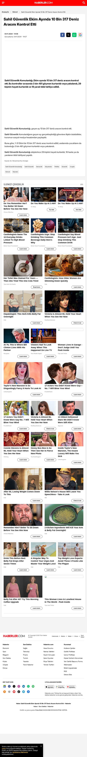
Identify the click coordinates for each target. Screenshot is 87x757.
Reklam (63, 636)
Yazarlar (26, 661)
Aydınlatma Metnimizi (20, 752)
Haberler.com (48, 644)
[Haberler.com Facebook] (9, 686)
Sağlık (25, 648)
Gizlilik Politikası (69, 651)
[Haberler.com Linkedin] (23, 686)
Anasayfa (5, 12)
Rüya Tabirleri (48, 661)
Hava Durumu (48, 648)
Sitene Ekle (68, 675)
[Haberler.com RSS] (4, 692)
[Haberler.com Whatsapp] (28, 686)
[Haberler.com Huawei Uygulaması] (71, 687)
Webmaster (68, 665)
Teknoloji (26, 651)
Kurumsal (67, 644)
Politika (57, 166)
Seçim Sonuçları (49, 655)
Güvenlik (64, 166)
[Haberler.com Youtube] (14, 692)
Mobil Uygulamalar (70, 668)
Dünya (5, 668)
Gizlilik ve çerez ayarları (27, 710)
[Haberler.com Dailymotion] (28, 692)
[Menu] (3, 2)
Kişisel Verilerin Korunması (73, 658)
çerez (4, 748)
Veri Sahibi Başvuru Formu (73, 661)
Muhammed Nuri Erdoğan (20, 161)
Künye (76, 636)
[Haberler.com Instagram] (19, 686)
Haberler (6, 644)
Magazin (6, 655)
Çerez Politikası (69, 655)
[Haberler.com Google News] (4, 686)
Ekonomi (6, 648)
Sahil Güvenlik (29, 166)
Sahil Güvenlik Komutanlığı (13, 166)
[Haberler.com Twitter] (14, 686)
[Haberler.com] (14, 636)
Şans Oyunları (48, 658)
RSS (65, 671)
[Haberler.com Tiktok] (19, 692)
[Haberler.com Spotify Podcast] (33, 686)
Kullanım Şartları (69, 648)
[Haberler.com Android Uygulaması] (60, 687)
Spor (4, 651)
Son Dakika (7, 658)
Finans (25, 655)
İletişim (70, 636)
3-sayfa (72, 166)
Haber (36, 706)
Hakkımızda (55, 636)
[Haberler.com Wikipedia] (9, 692)
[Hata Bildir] (39, 710)
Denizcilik (39, 166)
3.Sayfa (5, 665)
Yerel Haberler (28, 665)
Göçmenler (48, 166)
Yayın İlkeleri (82, 636)
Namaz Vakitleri (49, 651)
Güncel (15, 12)
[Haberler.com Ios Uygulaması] (49, 687)
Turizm (25, 658)
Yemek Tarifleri (49, 665)
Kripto (5, 661)
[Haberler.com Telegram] (23, 692)
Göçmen (15, 172)
